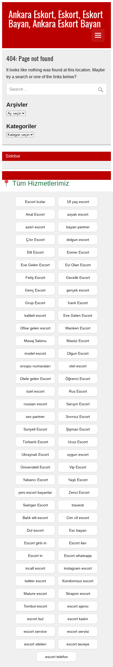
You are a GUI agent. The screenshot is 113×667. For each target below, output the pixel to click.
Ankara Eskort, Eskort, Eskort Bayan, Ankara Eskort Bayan (55, 18)
